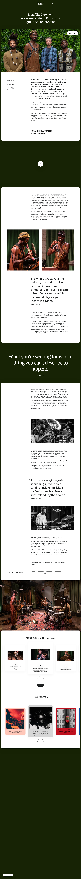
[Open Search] (29, 4)
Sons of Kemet (36, 91)
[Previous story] (38, 740)
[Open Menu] (52, 4)
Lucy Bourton (52, 91)
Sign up (41, 562)
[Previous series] (38, 677)
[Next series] (42, 677)
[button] (40, 50)
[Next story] (42, 740)
